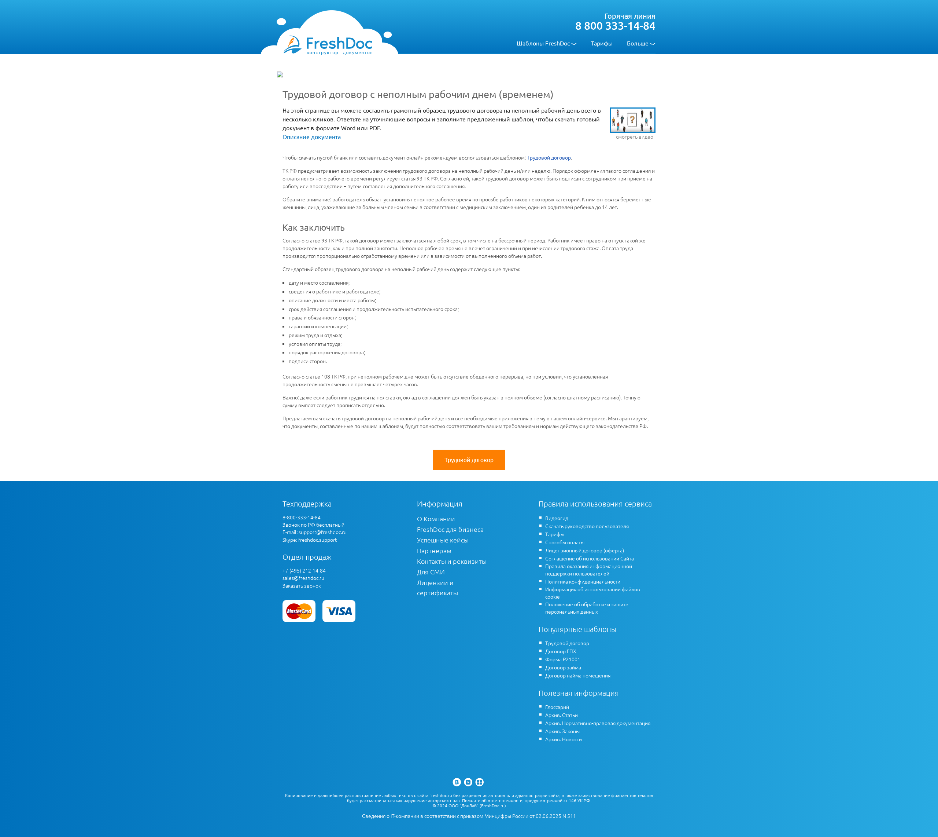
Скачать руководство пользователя (587, 526)
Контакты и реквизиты (452, 561)
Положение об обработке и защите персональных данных (586, 607)
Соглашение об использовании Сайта (589, 558)
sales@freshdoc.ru (303, 577)
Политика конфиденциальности (582, 581)
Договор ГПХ (560, 651)
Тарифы (602, 43)
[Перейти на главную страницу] (327, 44)
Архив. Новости (563, 739)
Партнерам (434, 550)
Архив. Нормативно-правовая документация (597, 723)
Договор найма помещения (577, 675)
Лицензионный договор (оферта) (584, 550)
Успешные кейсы (443, 540)
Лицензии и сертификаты (437, 587)
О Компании (436, 518)
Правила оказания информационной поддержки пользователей (588, 569)
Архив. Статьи (561, 715)
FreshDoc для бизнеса (450, 529)
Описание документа (311, 136)
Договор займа (563, 667)
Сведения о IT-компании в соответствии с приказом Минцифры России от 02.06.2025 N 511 (469, 816)
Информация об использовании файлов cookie (592, 592)
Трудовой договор (549, 157)
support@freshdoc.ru (323, 532)
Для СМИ (431, 571)
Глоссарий (557, 706)
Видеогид (556, 518)
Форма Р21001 (562, 659)
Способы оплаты (564, 542)
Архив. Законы (562, 731)
